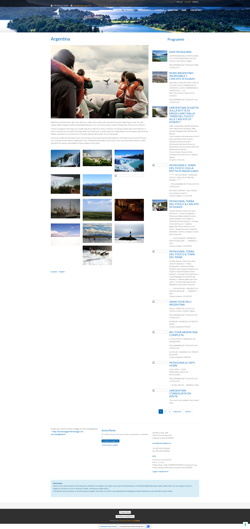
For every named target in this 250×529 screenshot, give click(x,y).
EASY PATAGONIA (180, 51)
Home (119, 10)
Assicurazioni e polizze (110, 445)
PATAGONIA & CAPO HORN (182, 364)
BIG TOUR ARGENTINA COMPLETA (183, 334)
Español (195, 2)
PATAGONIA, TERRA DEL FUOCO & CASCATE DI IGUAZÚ (184, 204)
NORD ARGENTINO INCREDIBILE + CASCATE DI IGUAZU (182, 75)
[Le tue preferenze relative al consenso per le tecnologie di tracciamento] (245, 524)
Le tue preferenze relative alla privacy (131, 526)
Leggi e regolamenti (160, 471)
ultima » (188, 411)
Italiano (187, 2)
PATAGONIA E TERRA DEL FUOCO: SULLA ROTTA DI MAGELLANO (183, 168)
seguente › (177, 411)
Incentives (173, 10)
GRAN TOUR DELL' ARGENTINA (180, 303)
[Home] (56, 13)
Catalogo (159, 10)
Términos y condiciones (125, 516)
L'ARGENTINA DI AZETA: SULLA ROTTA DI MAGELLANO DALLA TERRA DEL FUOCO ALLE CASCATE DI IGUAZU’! (184, 114)
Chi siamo (130, 10)
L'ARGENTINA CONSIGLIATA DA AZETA (180, 393)
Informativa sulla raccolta (108, 526)
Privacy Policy (125, 512)
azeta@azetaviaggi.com (82, 6)
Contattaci (195, 10)
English (180, 2)
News (184, 10)
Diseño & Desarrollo (130, 521)
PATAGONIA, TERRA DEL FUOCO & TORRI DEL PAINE (182, 254)
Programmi (144, 10)
